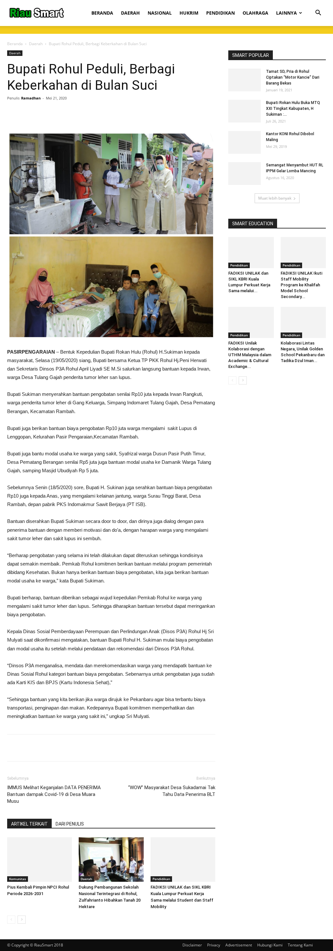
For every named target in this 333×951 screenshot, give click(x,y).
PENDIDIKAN (220, 13)
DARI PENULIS (70, 824)
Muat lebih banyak (274, 198)
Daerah (36, 43)
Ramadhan (31, 98)
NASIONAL (160, 13)
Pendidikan (161, 879)
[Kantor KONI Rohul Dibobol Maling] (244, 142)
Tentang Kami (300, 945)
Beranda (15, 43)
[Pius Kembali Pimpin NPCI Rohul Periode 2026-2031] (39, 859)
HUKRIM (189, 13)
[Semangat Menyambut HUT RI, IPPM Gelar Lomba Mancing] (244, 173)
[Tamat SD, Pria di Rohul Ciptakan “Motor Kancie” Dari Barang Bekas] (244, 80)
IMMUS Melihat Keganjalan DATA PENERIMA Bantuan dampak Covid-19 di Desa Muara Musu (54, 794)
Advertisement (238, 945)
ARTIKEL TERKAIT (29, 824)
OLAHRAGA (255, 13)
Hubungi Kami (270, 945)
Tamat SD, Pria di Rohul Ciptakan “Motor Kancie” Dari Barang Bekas (292, 77)
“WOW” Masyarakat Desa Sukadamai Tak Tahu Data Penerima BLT (171, 791)
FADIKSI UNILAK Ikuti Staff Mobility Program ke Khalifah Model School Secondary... (301, 285)
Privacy (213, 945)
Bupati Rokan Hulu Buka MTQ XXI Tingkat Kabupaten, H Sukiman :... (293, 108)
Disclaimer (192, 945)
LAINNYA (286, 13)
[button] (318, 13)
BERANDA (102, 13)
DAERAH (130, 13)
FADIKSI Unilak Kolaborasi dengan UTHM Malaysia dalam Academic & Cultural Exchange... (249, 355)
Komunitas (17, 879)
